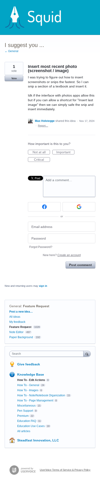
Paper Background (21, 337)
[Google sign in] (79, 206)
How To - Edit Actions (31, 380)
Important (65, 152)
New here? (62, 255)
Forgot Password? (40, 247)
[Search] (87, 354)
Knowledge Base (30, 374)
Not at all (41, 152)
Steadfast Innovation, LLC (38, 440)
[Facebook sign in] (44, 206)
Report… (43, 125)
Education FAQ (26, 421)
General (15, 306)
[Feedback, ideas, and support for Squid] (37, 17)
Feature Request (36, 306)
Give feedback (28, 364)
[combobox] (47, 353)
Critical (42, 160)
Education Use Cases (31, 426)
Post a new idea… (21, 311)
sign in (43, 285)
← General (11, 51)
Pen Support (25, 410)
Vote (14, 78)
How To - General (28, 385)
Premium (23, 415)
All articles (23, 431)
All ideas (14, 316)
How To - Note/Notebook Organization (41, 395)
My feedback (17, 322)
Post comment (80, 265)
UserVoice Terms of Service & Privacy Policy (65, 469)
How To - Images (27, 390)
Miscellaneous (26, 405)
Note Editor (16, 332)
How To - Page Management (35, 400)
